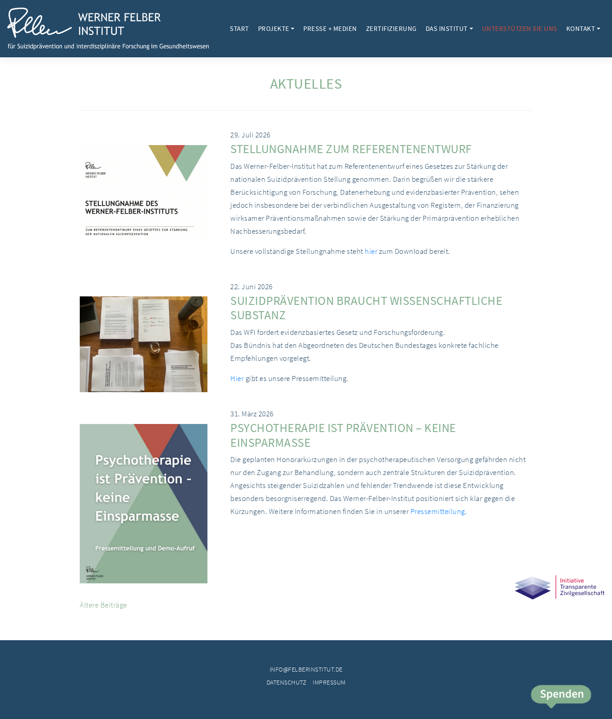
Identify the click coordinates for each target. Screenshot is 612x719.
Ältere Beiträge (103, 605)
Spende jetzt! (560, 697)
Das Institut (447, 28)
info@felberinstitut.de (306, 669)
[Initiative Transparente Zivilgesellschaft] (559, 597)
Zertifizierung (391, 28)
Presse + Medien (330, 28)
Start (239, 28)
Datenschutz (287, 682)
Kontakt (580, 28)
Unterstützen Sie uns (519, 28)
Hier (237, 378)
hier (371, 251)
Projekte (273, 28)
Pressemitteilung (437, 511)
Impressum (329, 682)
